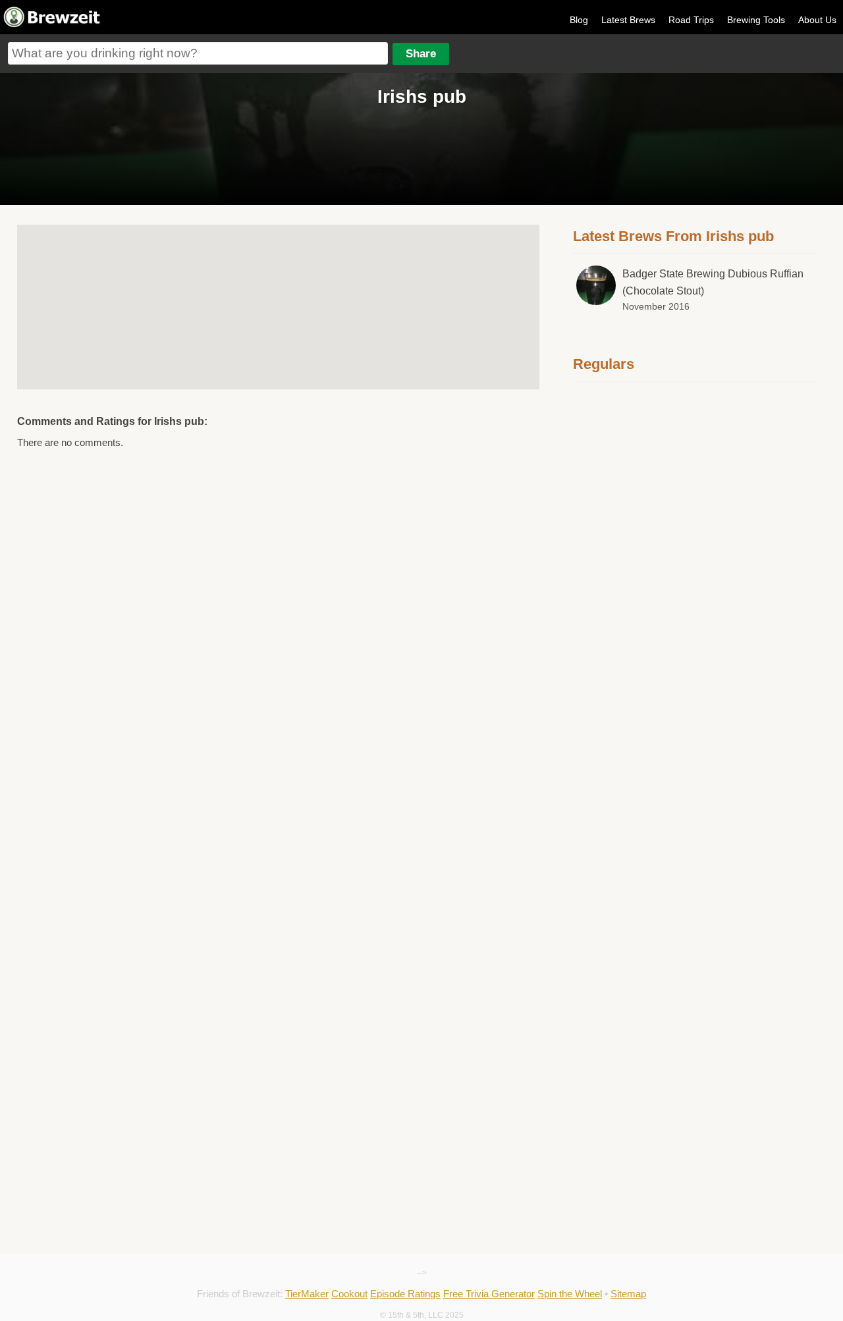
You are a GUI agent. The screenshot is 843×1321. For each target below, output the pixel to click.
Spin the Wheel (569, 1293)
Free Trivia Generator (489, 1293)
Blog (579, 19)
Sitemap (628, 1293)
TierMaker (307, 1293)
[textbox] (198, 53)
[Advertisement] (695, 594)
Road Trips (691, 19)
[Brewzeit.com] (52, 25)
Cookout (349, 1293)
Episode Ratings (405, 1293)
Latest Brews (628, 19)
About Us (817, 19)
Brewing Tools (756, 19)
